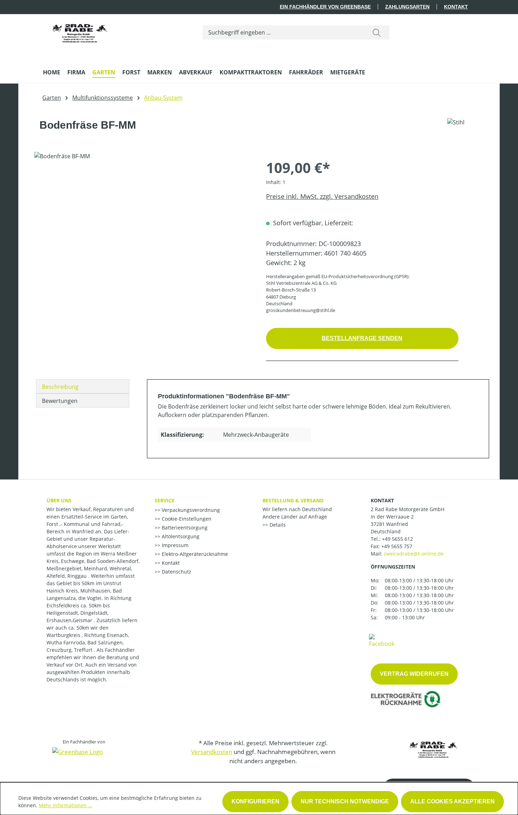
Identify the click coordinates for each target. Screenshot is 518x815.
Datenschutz (175, 571)
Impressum (174, 545)
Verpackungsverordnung (190, 510)
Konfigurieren (255, 801)
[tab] (82, 386)
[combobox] (283, 32)
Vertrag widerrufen (414, 674)
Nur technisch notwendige (345, 801)
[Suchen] (376, 32)
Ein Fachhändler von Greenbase (325, 7)
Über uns (59, 500)
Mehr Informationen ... (65, 805)
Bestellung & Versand (293, 500)
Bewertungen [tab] (60, 401)
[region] (143, 228)
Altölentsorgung (179, 536)
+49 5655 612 (397, 538)
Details (277, 524)
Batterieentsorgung (184, 527)
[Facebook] (381, 640)
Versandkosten (211, 752)
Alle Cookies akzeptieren (452, 801)
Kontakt (456, 7)
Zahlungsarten (407, 7)
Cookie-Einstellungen (185, 518)
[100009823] (143, 228)
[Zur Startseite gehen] (80, 31)
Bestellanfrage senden (362, 338)
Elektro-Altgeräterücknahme (194, 554)
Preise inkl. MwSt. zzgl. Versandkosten (322, 196)
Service (164, 500)
